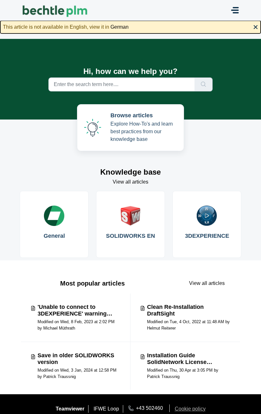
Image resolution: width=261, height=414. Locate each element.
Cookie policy (190, 408)
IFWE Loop (106, 408)
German (119, 27)
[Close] (255, 26)
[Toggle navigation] (235, 10)
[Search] (203, 84)
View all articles (130, 182)
